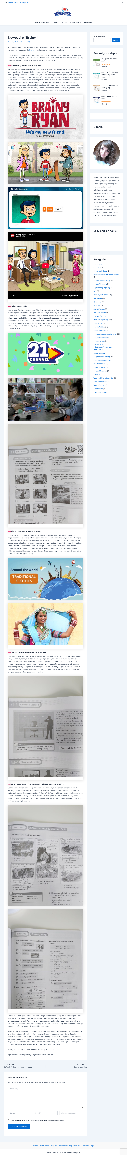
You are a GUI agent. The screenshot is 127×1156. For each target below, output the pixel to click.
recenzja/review (99, 353)
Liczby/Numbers (99, 313)
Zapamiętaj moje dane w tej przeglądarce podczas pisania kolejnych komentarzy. (37, 1120)
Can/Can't (97, 267)
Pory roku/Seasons (100, 338)
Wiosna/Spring (98, 385)
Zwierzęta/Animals (100, 392)
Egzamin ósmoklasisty (101, 280)
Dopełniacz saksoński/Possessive (106, 275)
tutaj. (58, 1049)
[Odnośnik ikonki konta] (122, 2)
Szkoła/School (98, 374)
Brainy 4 (32, 50)
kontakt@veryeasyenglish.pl (18, 2)
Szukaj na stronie (99, 36)
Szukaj (115, 40)
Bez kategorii (98, 264)
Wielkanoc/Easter (100, 382)
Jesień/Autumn (99, 309)
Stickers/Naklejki (99, 367)
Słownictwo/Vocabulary (102, 360)
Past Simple (97, 323)
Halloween (97, 302)
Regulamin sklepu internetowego (81, 1146)
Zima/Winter (98, 389)
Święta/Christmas (100, 371)
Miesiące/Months (99, 316)
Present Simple (99, 341)
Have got (96, 305)
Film (95, 291)
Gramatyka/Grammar (101, 295)
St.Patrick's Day (99, 364)
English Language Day (101, 288)
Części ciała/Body (100, 271)
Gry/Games (97, 298)
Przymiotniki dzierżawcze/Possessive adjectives (102, 347)
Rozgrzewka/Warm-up (101, 357)
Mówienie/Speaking (100, 320)
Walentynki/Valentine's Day (103, 378)
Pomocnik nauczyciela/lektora (104, 334)
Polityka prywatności (41, 1146)
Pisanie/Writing (99, 327)
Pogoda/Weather (99, 330)
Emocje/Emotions (100, 284)
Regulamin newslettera (59, 1146)
